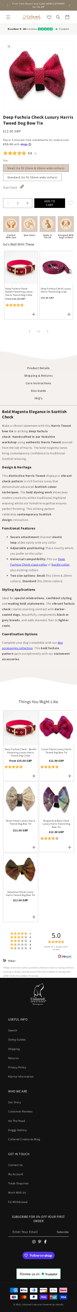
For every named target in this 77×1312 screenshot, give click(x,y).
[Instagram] (34, 1242)
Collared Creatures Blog (24, 1139)
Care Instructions (38, 383)
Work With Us (17, 1192)
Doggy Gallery (17, 1130)
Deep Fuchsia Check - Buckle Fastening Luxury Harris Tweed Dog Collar (19, 291)
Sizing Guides (17, 1039)
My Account (15, 1174)
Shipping (14, 1049)
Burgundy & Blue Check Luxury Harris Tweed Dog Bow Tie (56, 824)
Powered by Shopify (53, 1304)
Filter (11, 961)
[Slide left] (29, 331)
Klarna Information (21, 1076)
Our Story (14, 1102)
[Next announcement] (69, 5)
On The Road (16, 1121)
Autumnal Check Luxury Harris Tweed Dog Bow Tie (20, 893)
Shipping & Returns (38, 375)
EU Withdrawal (18, 1202)
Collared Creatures (32, 1304)
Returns (13, 1058)
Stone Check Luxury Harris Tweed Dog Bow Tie (20, 822)
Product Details (38, 368)
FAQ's (38, 398)
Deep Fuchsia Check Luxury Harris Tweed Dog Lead (56, 290)
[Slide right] (47, 331)
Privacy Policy (17, 1067)
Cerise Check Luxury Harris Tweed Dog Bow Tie (56, 751)
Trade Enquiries (18, 1183)
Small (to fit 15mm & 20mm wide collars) (35, 168)
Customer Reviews (20, 1111)
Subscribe (63, 1232)
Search (12, 1030)
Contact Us (15, 1165)
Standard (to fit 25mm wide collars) (32, 177)
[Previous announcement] (7, 5)
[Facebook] (45, 1242)
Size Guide (38, 391)
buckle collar (60, 564)
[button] (8, 17)
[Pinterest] (39, 1242)
